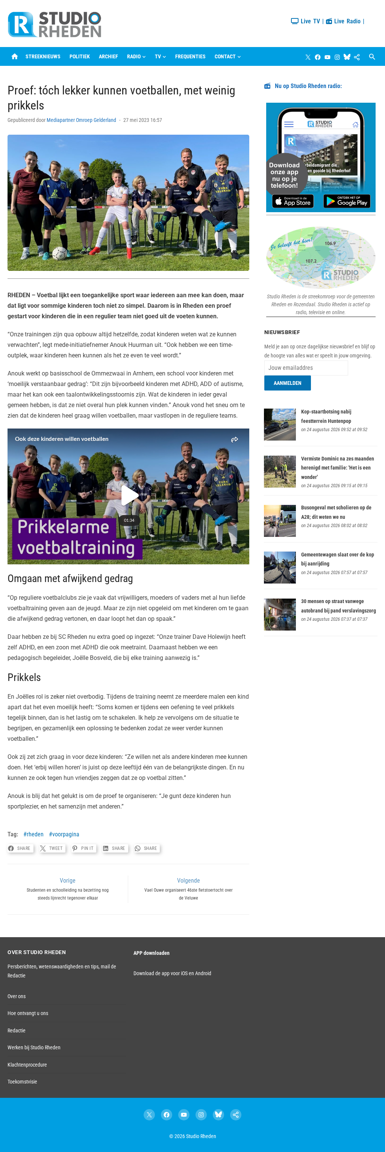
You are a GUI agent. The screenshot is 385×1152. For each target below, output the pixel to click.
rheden (35, 834)
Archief (108, 56)
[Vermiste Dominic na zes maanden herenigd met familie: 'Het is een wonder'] (280, 486)
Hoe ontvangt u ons (28, 1013)
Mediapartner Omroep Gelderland (81, 120)
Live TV (309, 21)
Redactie (17, 1030)
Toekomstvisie (22, 1082)
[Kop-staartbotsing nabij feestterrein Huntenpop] (280, 439)
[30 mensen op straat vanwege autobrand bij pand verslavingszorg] (280, 629)
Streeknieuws (43, 56)
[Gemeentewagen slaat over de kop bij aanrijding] (280, 582)
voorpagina (65, 834)
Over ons (17, 996)
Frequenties (190, 56)
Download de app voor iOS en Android (172, 973)
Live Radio (346, 21)
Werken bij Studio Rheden (34, 1047)
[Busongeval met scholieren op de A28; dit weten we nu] (280, 535)
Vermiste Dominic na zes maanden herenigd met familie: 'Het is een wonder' (337, 468)
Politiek (80, 56)
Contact (225, 56)
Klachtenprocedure (27, 1065)
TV (158, 56)
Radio (134, 56)
